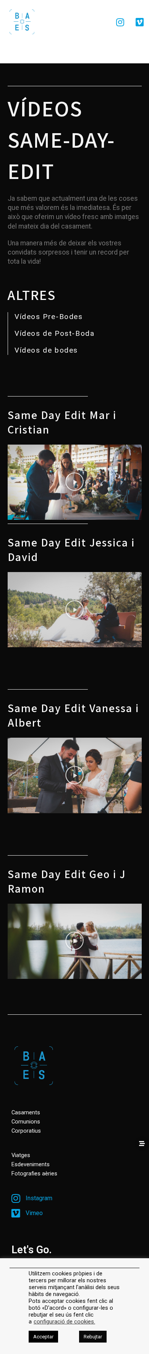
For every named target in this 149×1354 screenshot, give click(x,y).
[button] (74, 482)
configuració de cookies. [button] (64, 1321)
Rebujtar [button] (93, 1336)
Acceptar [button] (43, 1336)
